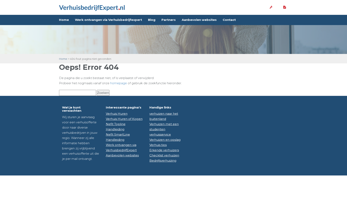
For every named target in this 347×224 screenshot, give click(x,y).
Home (64, 20)
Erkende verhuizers (164, 150)
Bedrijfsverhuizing (162, 160)
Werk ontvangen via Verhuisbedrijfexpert (108, 20)
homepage (118, 83)
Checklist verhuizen (164, 155)
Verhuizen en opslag (165, 140)
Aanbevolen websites (199, 20)
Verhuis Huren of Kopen (124, 119)
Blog (151, 20)
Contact (229, 20)
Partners (168, 20)
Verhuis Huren (117, 114)
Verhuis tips (158, 145)
